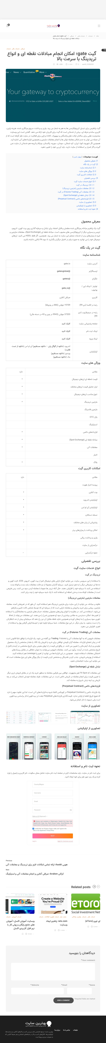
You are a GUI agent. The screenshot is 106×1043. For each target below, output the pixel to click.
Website (35, 985)
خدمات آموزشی (16, 917)
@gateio (66, 278)
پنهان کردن (77, 157)
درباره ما (57, 1030)
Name (92, 985)
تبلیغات (75, 1030)
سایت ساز (63, 917)
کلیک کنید (66, 323)
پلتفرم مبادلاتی (76, 917)
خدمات (90, 36)
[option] (85, 910)
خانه (97, 36)
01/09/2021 (90, 64)
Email (64, 985)
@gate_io (66, 288)
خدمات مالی (81, 36)
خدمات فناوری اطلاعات (51, 917)
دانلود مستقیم (40, 346)
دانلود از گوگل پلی (55, 346)
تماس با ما (66, 1030)
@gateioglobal (63, 271)
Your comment (88, 960)
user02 (84, 64)
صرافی (72, 36)
